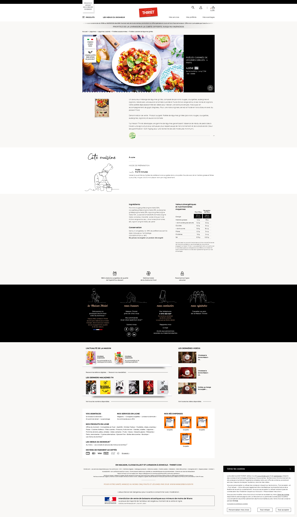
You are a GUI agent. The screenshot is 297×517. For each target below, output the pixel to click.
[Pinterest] (129, 334)
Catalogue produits (140, 469)
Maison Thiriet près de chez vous (131, 312)
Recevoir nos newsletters (117, 372)
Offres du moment (92, 427)
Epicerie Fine (121, 434)
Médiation (172, 469)
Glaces (130, 432)
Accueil (84, 31)
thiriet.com (87, 469)
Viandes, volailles (139, 429)
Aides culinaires (116, 432)
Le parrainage (105, 419)
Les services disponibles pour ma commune (105, 469)
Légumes (92, 31)
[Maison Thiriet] (148, 12)
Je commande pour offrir (126, 419)
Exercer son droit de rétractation (185, 471)
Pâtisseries (150, 432)
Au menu (89, 445)
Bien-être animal (181, 469)
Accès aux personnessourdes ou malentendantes (165, 332)
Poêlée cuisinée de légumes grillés (141, 31)
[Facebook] (126, 329)
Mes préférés (191, 17)
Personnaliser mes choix (239, 510)
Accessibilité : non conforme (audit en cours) (115, 471)
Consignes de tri (193, 469)
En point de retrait (92, 419)
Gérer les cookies (283, 494)
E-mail (165, 328)
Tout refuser (265, 510)
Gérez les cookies (152, 469)
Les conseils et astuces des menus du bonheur (111, 445)
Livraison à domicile (148, 416)
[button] (200, 8)
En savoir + (125, 453)
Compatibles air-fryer (107, 427)
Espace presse (203, 469)
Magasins (120, 416)
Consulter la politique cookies (237, 504)
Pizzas (88, 429)
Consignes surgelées (133, 416)
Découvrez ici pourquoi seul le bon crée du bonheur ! (98, 313)
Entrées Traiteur (129, 427)
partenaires (278, 476)
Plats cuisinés (110, 429)
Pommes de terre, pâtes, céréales (97, 432)
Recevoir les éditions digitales (96, 372)
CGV (120, 469)
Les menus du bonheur (114, 17)
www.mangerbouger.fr (181, 484)
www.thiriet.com (263, 476)
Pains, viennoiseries (93, 434)
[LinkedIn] (134, 334)
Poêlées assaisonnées (119, 31)
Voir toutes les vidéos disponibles (189, 401)
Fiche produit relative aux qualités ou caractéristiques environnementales (152, 471)
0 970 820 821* (165, 314)
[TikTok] (137, 329)
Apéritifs (120, 427)
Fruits (125, 432)
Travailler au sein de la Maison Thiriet (199, 312)
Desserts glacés (139, 432)
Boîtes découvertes (133, 434)
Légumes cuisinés (104, 31)
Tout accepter (283, 510)
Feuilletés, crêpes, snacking (146, 427)
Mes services (174, 17)
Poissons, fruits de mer (124, 429)
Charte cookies (163, 469)
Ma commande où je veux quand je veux (132, 319)
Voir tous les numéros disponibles (97, 401)
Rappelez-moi (165, 325)
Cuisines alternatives (108, 434)
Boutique (145, 434)
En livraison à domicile (94, 416)
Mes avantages (209, 17)
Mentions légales (128, 469)
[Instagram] (132, 329)
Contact (211, 469)
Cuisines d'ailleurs (98, 429)
